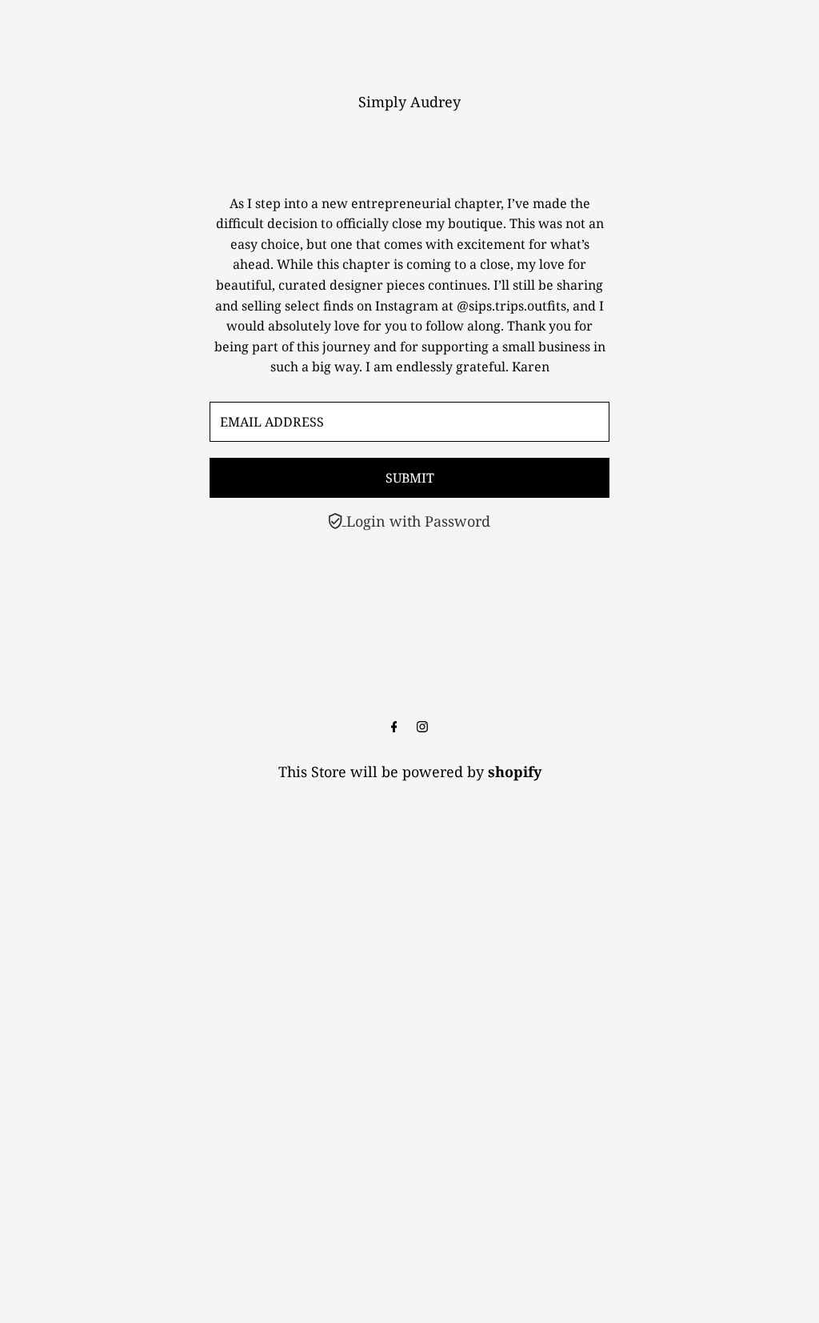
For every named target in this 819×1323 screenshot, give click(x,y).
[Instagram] (422, 727)
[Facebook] (394, 727)
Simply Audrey (409, 101)
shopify (514, 771)
